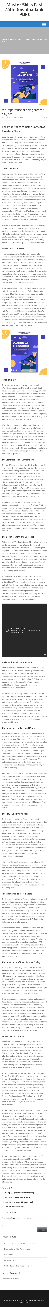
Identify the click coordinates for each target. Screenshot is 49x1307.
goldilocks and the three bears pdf (18, 1266)
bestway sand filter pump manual (17, 1249)
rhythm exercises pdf (14, 1206)
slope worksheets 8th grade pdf (19, 1202)
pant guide (8, 1254)
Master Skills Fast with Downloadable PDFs (24, 9)
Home (4, 39)
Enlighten (27, 1302)
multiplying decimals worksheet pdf (20, 1192)
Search (4, 1226)
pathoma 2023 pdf (11, 1260)
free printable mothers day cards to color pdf (22, 1243)
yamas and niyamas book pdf (18, 1197)
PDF (12, 39)
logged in (14, 1218)
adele (21, 117)
